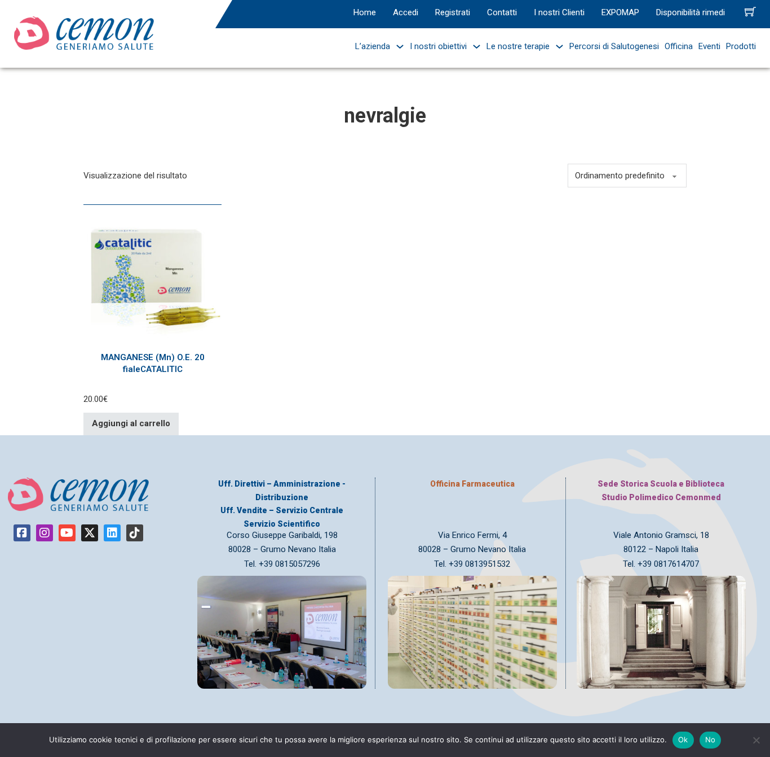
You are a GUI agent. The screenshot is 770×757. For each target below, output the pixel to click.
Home (364, 12)
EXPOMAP (620, 12)
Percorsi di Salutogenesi (614, 46)
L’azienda (372, 46)
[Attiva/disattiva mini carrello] (750, 11)
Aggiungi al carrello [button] (131, 423)
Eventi (709, 46)
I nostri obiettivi (438, 46)
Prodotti (741, 46)
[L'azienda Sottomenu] (397, 46)
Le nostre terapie (518, 46)
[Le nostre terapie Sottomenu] (557, 46)
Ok (683, 739)
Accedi (405, 12)
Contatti (502, 12)
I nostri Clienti (559, 12)
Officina (679, 46)
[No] (756, 740)
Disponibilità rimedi (690, 12)
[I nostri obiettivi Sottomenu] (474, 46)
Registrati (452, 12)
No (710, 739)
